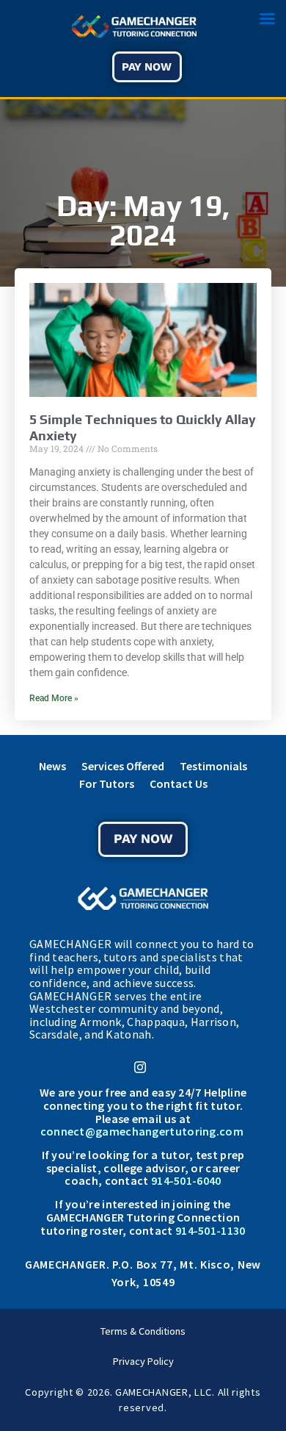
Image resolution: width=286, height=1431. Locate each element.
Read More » (53, 698)
